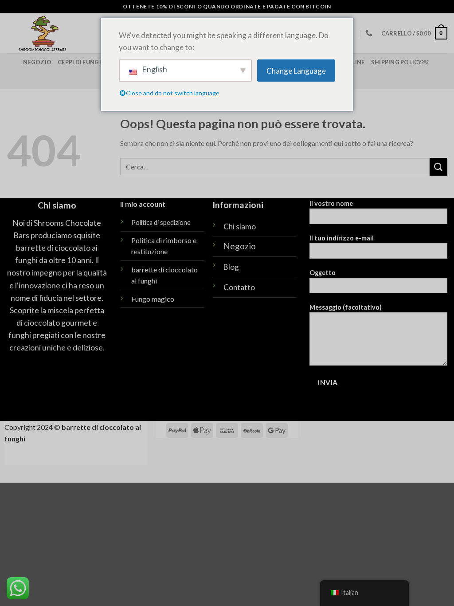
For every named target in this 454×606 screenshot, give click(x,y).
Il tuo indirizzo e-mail (341, 238)
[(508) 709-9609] (370, 33)
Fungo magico (152, 299)
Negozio (37, 62)
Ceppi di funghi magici (93, 62)
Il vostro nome (331, 203)
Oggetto (322, 272)
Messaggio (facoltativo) (345, 307)
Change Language (296, 70)
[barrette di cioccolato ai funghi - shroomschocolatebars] (74, 33)
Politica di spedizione (161, 222)
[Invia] (438, 166)
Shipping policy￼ (399, 62)
